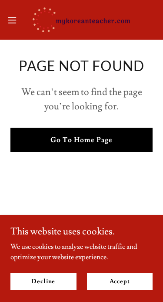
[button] (15, 20)
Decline (43, 281)
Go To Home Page (81, 140)
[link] (81, 19)
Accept (120, 281)
